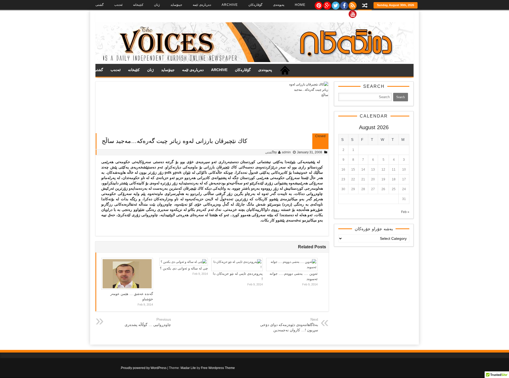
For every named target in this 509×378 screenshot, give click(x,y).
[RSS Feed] (352, 4)
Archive (230, 5)
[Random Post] (365, 6)
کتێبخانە (138, 5)
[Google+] (327, 4)
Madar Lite (188, 368)
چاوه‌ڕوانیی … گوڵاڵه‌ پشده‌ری (148, 325)
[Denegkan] (254, 61)
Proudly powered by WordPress (143, 368)
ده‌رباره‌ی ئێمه (202, 5)
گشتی (99, 5)
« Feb (405, 212)
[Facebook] (344, 4)
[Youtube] (352, 12)
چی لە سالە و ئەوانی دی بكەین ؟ (184, 268)
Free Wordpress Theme (218, 368)
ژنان (157, 5)
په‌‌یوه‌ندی (278, 5)
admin (286, 152)
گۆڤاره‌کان (255, 5)
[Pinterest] (318, 4)
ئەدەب (118, 5)
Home (300, 5)
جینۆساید (176, 5)
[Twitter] (335, 4)
